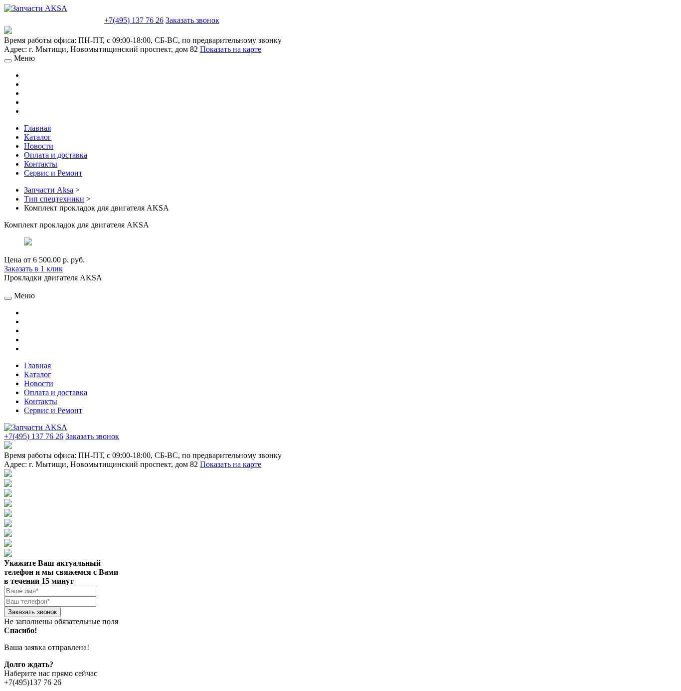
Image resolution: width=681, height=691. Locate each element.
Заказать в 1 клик (33, 268)
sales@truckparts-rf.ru (53, 19)
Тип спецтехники (54, 199)
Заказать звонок (192, 20)
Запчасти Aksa (48, 190)
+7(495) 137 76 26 (134, 20)
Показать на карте (230, 49)
